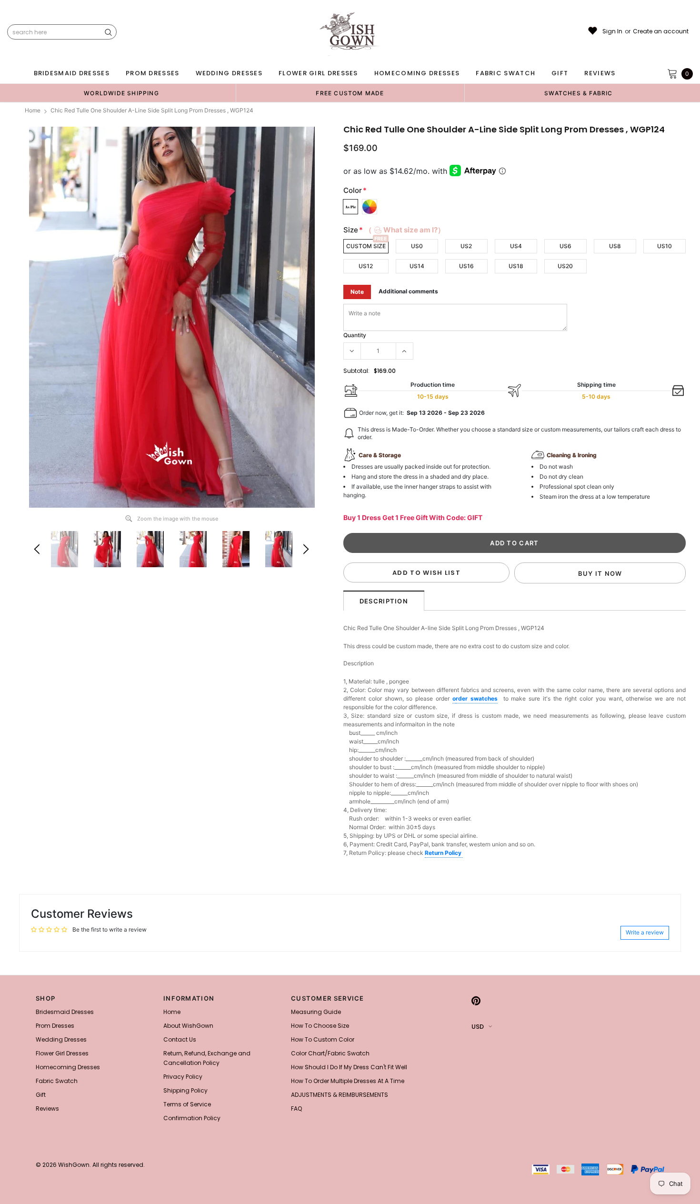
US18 (516, 266)
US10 (664, 246)
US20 (565, 266)
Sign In (612, 31)
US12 (366, 266)
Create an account (661, 31)
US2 (466, 246)
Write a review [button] (645, 932)
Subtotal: (356, 371)
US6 (565, 246)
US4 (516, 246)
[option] (121, 93)
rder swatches (477, 698)
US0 (417, 246)
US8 (615, 246)
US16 (466, 266)
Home (32, 110)
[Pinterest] (475, 1001)
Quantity (354, 335)
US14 (417, 266)
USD (477, 1026)
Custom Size (366, 246)
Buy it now (600, 573)
